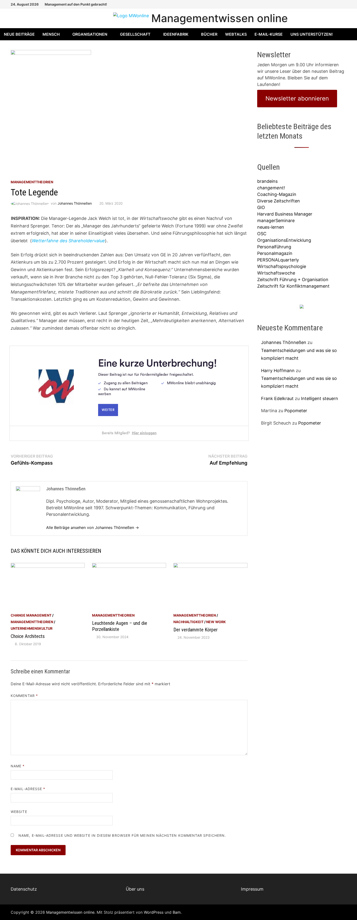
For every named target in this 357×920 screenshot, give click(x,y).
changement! (271, 187)
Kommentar (24, 696)
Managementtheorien (32, 182)
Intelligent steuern (319, 398)
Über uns (135, 889)
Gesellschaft (135, 34)
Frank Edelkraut (277, 398)
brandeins (267, 181)
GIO (261, 207)
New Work (216, 622)
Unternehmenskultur (31, 628)
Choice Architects (28, 636)
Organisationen (89, 34)
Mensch (51, 34)
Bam (177, 912)
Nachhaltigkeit (188, 622)
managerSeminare (276, 220)
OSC (261, 233)
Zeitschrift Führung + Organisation (292, 279)
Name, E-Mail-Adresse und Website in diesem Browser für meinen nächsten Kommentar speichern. (122, 835)
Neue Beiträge (19, 34)
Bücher (209, 34)
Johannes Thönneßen (75, 203)
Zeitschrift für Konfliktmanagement (293, 286)
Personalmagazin (274, 253)
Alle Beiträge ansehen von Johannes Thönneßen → (92, 527)
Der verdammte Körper (195, 630)
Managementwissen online (219, 18)
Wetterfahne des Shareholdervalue (68, 240)
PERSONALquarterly (278, 259)
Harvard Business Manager (284, 214)
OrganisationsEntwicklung (284, 240)
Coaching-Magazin (276, 194)
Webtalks (236, 34)
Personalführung (274, 246)
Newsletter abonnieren (297, 98)
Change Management (31, 615)
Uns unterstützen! (311, 34)
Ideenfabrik (175, 34)
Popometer (295, 410)
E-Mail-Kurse (269, 34)
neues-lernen (270, 227)
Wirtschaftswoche (276, 273)
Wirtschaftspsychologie (281, 266)
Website (19, 812)
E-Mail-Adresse (28, 789)
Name (18, 766)
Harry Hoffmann (278, 370)
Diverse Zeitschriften (278, 200)
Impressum (252, 889)
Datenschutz (24, 889)
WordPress (153, 912)
